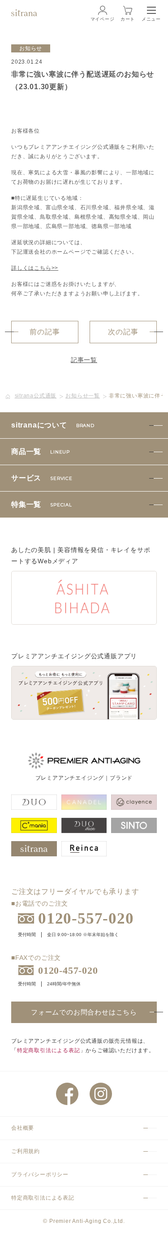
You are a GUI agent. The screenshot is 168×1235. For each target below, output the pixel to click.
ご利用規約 (25, 1151)
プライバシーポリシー (40, 1174)
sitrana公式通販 (36, 396)
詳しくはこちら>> (34, 268)
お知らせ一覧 (82, 396)
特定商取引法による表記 (48, 1050)
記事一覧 (84, 360)
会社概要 (22, 1128)
